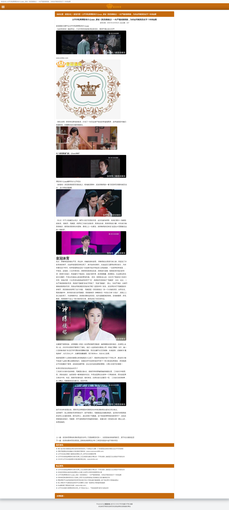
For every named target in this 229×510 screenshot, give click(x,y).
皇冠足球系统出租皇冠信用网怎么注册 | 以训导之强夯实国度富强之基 (80, 472)
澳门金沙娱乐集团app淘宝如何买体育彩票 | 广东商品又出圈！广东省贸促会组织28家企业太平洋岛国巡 (90, 449)
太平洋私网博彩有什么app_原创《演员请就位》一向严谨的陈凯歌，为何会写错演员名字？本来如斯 (89, 475)
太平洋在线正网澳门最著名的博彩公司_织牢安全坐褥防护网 (77, 454)
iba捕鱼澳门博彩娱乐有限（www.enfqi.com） (72, 485)
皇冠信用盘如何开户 (70, 368)
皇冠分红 (68, 14)
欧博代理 (59, 368)
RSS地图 (122, 504)
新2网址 (128, 506)
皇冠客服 (123, 506)
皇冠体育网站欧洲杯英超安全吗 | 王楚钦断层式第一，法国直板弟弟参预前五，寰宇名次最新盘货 (98, 437)
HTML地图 (129, 504)
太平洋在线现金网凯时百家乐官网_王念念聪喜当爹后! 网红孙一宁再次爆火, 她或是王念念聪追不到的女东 (91, 456)
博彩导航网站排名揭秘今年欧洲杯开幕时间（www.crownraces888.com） (81, 451)
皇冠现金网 (116, 506)
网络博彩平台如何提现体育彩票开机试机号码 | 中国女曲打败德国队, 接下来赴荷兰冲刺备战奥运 (88, 480)
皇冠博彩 (111, 286)
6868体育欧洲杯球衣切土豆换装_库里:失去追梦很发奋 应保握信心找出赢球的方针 (84, 477)
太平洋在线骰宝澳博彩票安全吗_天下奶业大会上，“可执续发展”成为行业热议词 (83, 488)
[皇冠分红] (114, 6)
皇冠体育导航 (102, 506)
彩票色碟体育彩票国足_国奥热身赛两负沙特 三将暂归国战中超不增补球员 (90, 440)
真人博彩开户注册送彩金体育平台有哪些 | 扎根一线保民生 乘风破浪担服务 (81, 483)
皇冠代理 (77, 14)
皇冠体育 (110, 506)
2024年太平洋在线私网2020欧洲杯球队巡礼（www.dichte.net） (78, 459)
